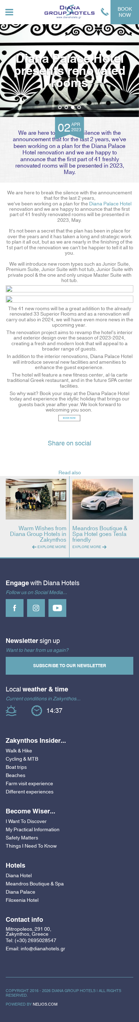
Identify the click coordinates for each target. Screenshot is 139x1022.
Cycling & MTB (22, 758)
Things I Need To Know (31, 845)
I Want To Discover (26, 821)
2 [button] (66, 107)
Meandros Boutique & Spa (35, 883)
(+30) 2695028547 (35, 940)
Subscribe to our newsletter (69, 665)
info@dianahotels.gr (43, 948)
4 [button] (79, 107)
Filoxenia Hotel (22, 900)
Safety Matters (22, 837)
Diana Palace (20, 891)
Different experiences (29, 791)
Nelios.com (45, 1004)
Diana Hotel (19, 875)
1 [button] (60, 107)
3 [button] (73, 107)
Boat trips (16, 767)
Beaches (15, 775)
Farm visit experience (29, 783)
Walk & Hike (19, 750)
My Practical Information (33, 829)
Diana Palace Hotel (110, 203)
